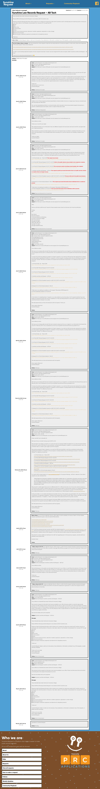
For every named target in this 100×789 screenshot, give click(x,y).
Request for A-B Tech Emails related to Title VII (42, 526)
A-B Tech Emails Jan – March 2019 (39, 519)
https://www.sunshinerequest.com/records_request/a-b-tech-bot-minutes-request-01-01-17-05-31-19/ (55, 163)
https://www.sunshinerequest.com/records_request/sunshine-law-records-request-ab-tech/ (52, 173)
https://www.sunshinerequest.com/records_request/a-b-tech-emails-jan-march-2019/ (51, 159)
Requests (49, 3)
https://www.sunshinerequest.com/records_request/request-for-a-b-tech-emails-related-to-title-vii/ (54, 184)
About (27, 3)
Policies (5, 777)
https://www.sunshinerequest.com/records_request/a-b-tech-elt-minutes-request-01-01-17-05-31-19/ (54, 167)
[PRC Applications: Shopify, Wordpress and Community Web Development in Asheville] (75, 761)
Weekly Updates (8, 781)
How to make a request (10, 772)
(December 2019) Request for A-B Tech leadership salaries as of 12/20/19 (47, 190)
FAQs (4, 759)
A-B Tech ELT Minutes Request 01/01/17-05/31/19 (42, 522)
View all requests (8, 768)
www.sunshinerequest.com (79, 491)
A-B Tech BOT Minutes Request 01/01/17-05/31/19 (42, 521)
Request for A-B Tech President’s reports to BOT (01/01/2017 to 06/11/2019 (48, 525)
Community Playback (72, 3)
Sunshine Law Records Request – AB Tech (41, 523)
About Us (5, 755)
